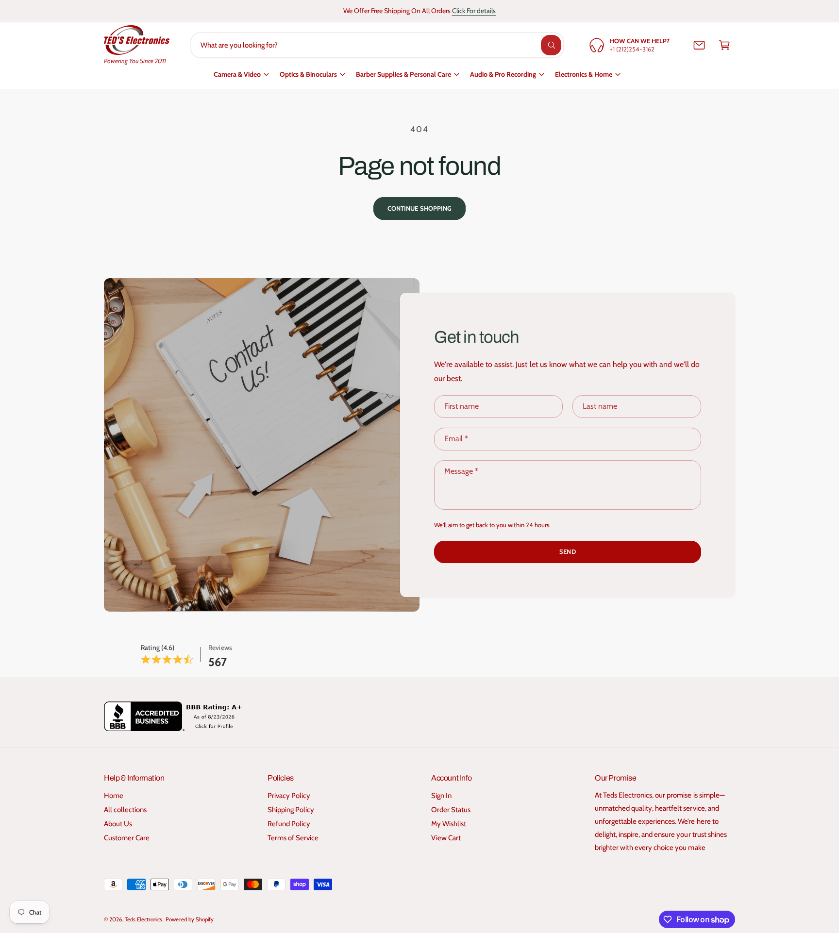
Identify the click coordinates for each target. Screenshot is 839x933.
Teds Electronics (143, 919)
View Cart (446, 837)
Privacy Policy (289, 795)
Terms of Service (293, 837)
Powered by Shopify (189, 919)
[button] (724, 45)
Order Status (450, 809)
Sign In (441, 795)
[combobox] (377, 45)
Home (113, 795)
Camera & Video (237, 74)
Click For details (474, 10)
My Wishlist (448, 823)
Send (567, 551)
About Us (118, 823)
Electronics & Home (583, 74)
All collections (125, 809)
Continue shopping (419, 208)
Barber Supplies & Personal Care (403, 74)
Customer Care (127, 837)
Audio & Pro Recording (503, 74)
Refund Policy (289, 823)
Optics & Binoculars (308, 74)
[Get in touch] (699, 45)
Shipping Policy (291, 809)
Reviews (220, 647)
